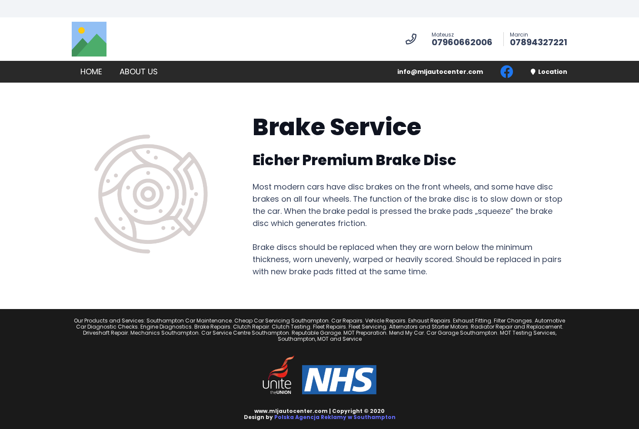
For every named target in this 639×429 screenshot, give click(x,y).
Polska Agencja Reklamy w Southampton (335, 417)
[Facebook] (507, 72)
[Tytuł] (89, 39)
